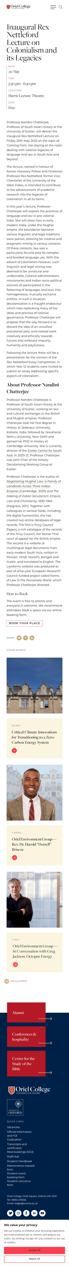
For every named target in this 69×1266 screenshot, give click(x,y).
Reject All (34, 1259)
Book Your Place (24, 623)
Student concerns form (18, 1183)
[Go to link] (34, 750)
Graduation (14, 1139)
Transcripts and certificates (17, 1146)
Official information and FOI (19, 1133)
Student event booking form (16, 1175)
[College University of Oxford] (15, 1107)
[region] (34, 1243)
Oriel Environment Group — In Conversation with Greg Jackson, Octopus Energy (35, 951)
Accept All (34, 1250)
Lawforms (14, 566)
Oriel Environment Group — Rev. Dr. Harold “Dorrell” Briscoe (34, 844)
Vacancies (13, 1127)
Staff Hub (13, 1156)
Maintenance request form (21, 1167)
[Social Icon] (19, 637)
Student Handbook (19, 1161)
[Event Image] (34, 685)
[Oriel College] (18, 7)
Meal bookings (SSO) (20, 1151)
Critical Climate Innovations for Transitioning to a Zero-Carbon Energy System (34, 737)
